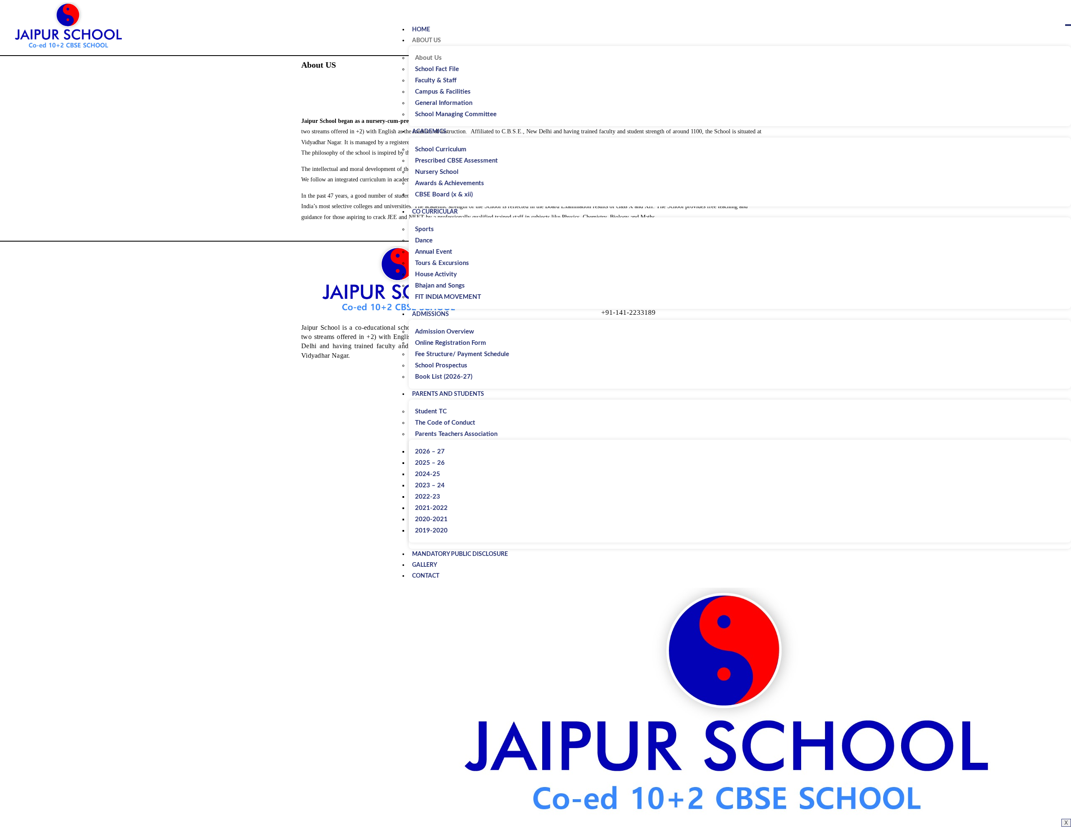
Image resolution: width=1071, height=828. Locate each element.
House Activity (436, 274)
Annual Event (433, 252)
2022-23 (427, 497)
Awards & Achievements (449, 183)
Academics (429, 132)
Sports (424, 229)
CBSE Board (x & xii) (444, 194)
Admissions (430, 314)
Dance (424, 240)
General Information (443, 103)
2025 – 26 (430, 463)
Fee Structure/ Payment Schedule (462, 354)
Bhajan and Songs (440, 286)
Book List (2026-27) (443, 377)
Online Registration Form (450, 343)
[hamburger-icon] (1068, 25)
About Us (426, 40)
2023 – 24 (430, 485)
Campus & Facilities (443, 92)
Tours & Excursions (442, 263)
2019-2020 (431, 530)
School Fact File (437, 69)
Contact (425, 576)
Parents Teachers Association (456, 434)
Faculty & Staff (435, 80)
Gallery (424, 565)
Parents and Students (448, 394)
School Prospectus (441, 365)
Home (421, 30)
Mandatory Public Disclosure (460, 554)
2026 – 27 (430, 451)
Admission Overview (444, 332)
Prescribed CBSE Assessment (456, 161)
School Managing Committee (456, 114)
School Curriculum (440, 149)
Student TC (431, 411)
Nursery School (437, 172)
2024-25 (427, 474)
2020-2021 (431, 519)
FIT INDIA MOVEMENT (448, 297)
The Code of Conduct (445, 423)
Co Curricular (435, 212)
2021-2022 (431, 508)
